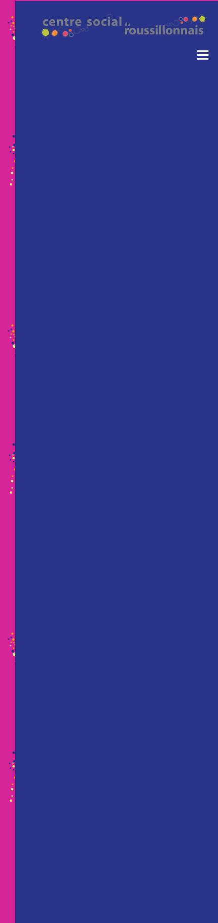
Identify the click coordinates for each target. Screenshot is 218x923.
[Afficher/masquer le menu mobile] (204, 54)
